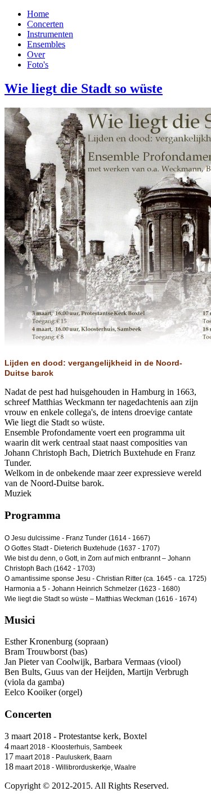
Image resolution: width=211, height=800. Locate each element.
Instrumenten (50, 34)
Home (38, 14)
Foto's (37, 64)
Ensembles (46, 44)
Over (36, 54)
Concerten (45, 24)
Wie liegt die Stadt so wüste (84, 88)
